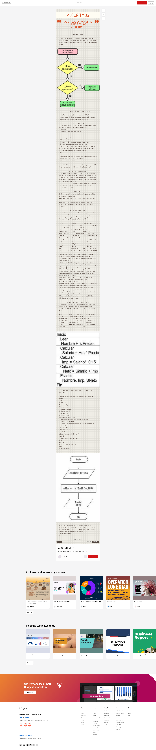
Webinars (118, 717)
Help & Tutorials (119, 711)
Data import (95, 727)
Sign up (151, 3)
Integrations (95, 732)
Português (30, 738)
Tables (82, 722)
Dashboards (83, 715)
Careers (129, 713)
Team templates (96, 725)
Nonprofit (106, 720)
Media (105, 711)
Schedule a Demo (120, 722)
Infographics (83, 711)
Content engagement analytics (95, 721)
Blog (129, 715)
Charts (82, 720)
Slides (82, 724)
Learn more (30, 692)
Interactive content (97, 711)
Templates (95, 734)
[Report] (103, 18)
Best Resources (119, 720)
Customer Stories (120, 713)
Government (107, 717)
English (21, 738)
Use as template (142, 3)
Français (39, 738)
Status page (118, 727)
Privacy (27, 717)
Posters (82, 727)
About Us (130, 711)
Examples (118, 715)
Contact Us (23, 735)
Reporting (106, 715)
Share (59, 541)
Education (106, 722)
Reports (82, 713)
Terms (21, 717)
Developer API (119, 724)
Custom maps (96, 730)
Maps (82, 717)
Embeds (94, 713)
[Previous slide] (27, 612)
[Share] (103, 14)
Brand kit (94, 715)
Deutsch (25, 738)
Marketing (106, 713)
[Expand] (103, 10)
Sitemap (118, 729)
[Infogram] (6, 3)
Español (34, 738)
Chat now (29, 735)
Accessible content (97, 717)
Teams (105, 724)
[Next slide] (31, 612)
